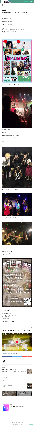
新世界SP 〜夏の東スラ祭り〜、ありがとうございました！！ (10, 369)
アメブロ (31, 4)
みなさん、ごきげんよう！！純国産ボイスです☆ (7, 385)
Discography (26, 4)
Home (19, 4)
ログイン (31, 1)
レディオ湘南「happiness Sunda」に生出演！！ (8, 377)
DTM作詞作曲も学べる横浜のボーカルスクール (9, 353)
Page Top (17, 419)
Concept (22, 4)
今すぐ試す (26, 1)
